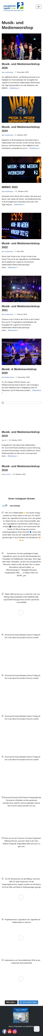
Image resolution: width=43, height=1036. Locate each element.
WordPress (30, 1026)
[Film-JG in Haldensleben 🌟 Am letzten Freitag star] (21, 531)
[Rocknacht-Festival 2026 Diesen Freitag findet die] (21, 816)
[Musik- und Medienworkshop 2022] (21, 226)
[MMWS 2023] (21, 170)
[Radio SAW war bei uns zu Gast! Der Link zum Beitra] (21, 612)
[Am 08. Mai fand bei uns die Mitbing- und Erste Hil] (21, 897)
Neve (11, 1026)
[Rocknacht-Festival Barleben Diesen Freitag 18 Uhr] (21, 653)
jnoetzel (7, 474)
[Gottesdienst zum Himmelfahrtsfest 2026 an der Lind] (21, 978)
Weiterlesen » (15, 88)
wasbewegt (9, 72)
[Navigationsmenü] (38, 7)
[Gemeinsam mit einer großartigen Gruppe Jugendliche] (21, 572)
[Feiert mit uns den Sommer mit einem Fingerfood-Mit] (21, 856)
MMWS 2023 (10, 187)
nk (6, 440)
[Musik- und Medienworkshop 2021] (21, 289)
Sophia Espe (9, 377)
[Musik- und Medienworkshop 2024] (21, 109)
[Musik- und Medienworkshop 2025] (21, 46)
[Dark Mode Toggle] (37, 1029)
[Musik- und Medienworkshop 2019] (21, 414)
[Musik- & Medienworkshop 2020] (21, 352)
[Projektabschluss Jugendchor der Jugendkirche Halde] (21, 938)
